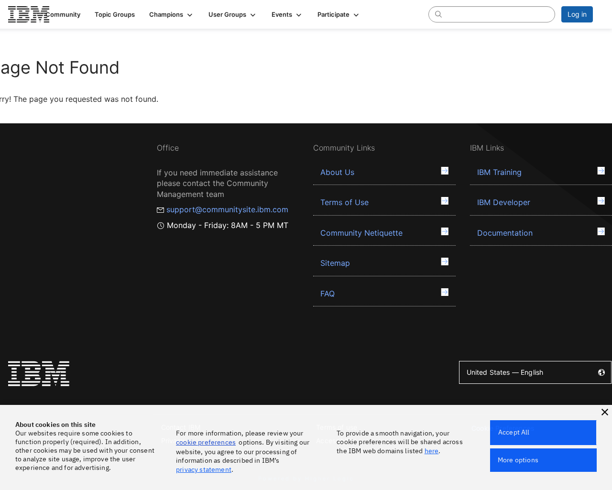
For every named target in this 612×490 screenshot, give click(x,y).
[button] (171, 14)
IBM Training (499, 172)
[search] (438, 14)
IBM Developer (503, 202)
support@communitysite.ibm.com (227, 209)
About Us (337, 172)
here (432, 450)
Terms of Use (344, 202)
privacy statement (203, 469)
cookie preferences (206, 442)
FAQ (327, 293)
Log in (577, 14)
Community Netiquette (361, 233)
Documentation (505, 233)
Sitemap (335, 263)
